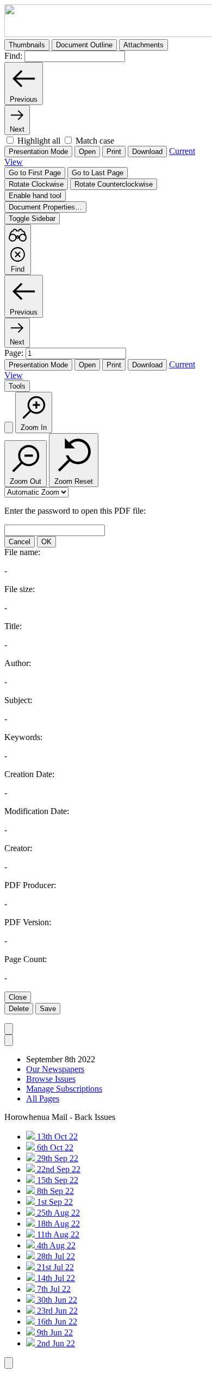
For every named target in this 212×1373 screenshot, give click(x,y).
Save (48, 1009)
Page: (15, 353)
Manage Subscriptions (64, 1088)
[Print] (8, 427)
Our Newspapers (55, 1069)
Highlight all (38, 140)
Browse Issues (51, 1078)
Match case (95, 140)
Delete (19, 1009)
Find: (13, 55)
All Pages (42, 1098)
